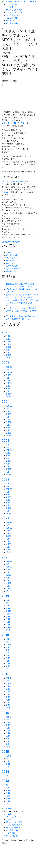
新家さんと (6, 192)
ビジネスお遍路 (12, 255)
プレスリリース (12, 258)
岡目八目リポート (13, 268)
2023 (5, 440)
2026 (5, 332)
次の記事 (16, 242)
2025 (5, 363)
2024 (5, 402)
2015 (5, 752)
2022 (5, 479)
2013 (5, 781)
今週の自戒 (10, 260)
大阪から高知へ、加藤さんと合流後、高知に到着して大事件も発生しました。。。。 (22, 303)
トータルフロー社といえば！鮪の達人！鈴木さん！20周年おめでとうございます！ (22, 311)
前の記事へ (7, 242)
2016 (5, 713)
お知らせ (9, 252)
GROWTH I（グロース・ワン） (14, 123)
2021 (5, 518)
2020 (5, 557)
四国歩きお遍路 (12, 266)
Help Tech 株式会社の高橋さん (14, 181)
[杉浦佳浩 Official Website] (8, 808)
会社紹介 (9, 263)
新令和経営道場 (12, 271)
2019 (5, 596)
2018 (5, 635)
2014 (5, 772)
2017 (5, 674)
